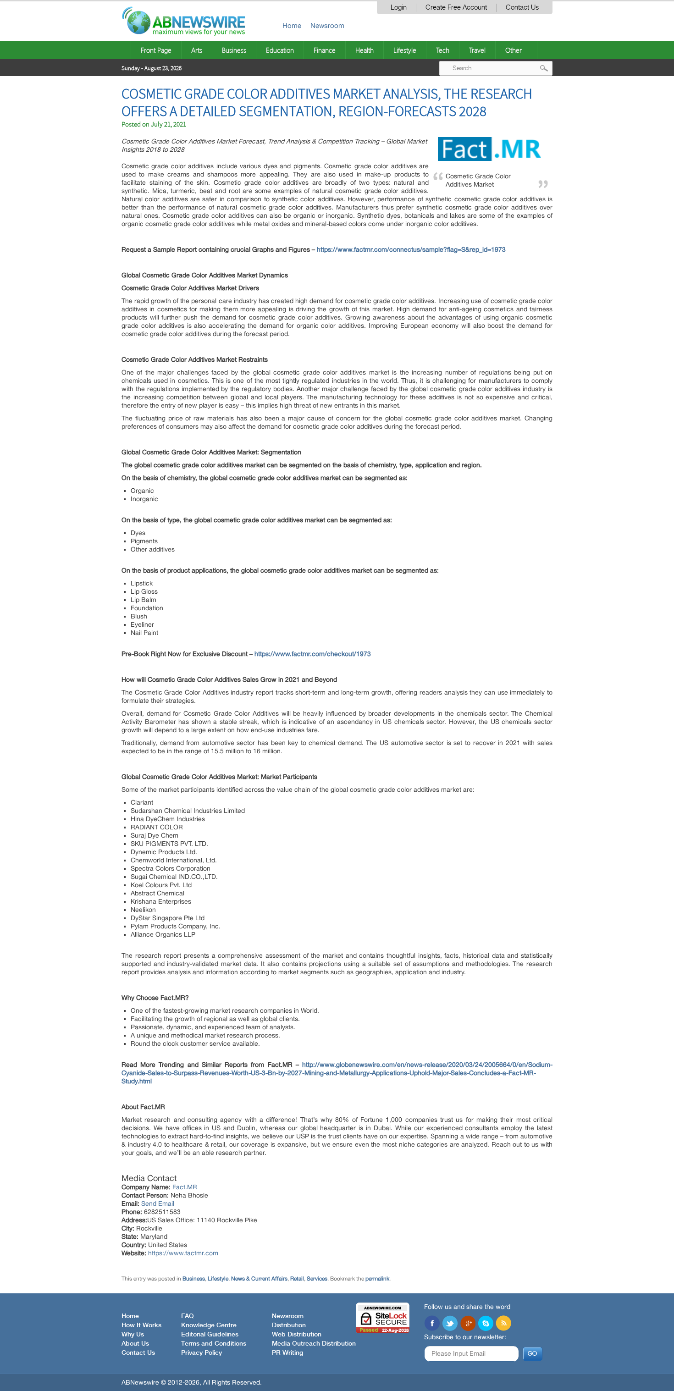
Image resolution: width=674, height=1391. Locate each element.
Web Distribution (296, 1334)
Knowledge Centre (209, 1325)
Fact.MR (184, 1187)
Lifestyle (404, 50)
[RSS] (503, 1324)
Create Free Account (456, 7)
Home (291, 25)
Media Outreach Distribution (314, 1344)
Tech (442, 50)
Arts (196, 50)
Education (280, 50)
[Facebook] (432, 1324)
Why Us (133, 1334)
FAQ (187, 1316)
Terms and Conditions (213, 1344)
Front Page (156, 50)
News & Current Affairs (259, 1278)
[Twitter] (450, 1324)
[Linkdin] (467, 1324)
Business (234, 50)
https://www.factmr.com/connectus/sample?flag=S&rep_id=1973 (411, 249)
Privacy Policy (201, 1353)
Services (317, 1278)
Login (399, 7)
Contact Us (522, 7)
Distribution (289, 1325)
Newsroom (327, 25)
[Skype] (485, 1324)
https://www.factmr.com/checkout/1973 (312, 653)
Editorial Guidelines (209, 1334)
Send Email (157, 1203)
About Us (135, 1344)
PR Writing (287, 1353)
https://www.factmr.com (183, 1253)
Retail (297, 1278)
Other (513, 50)
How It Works (141, 1325)
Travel (477, 50)
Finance (325, 50)
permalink (377, 1278)
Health (364, 50)
